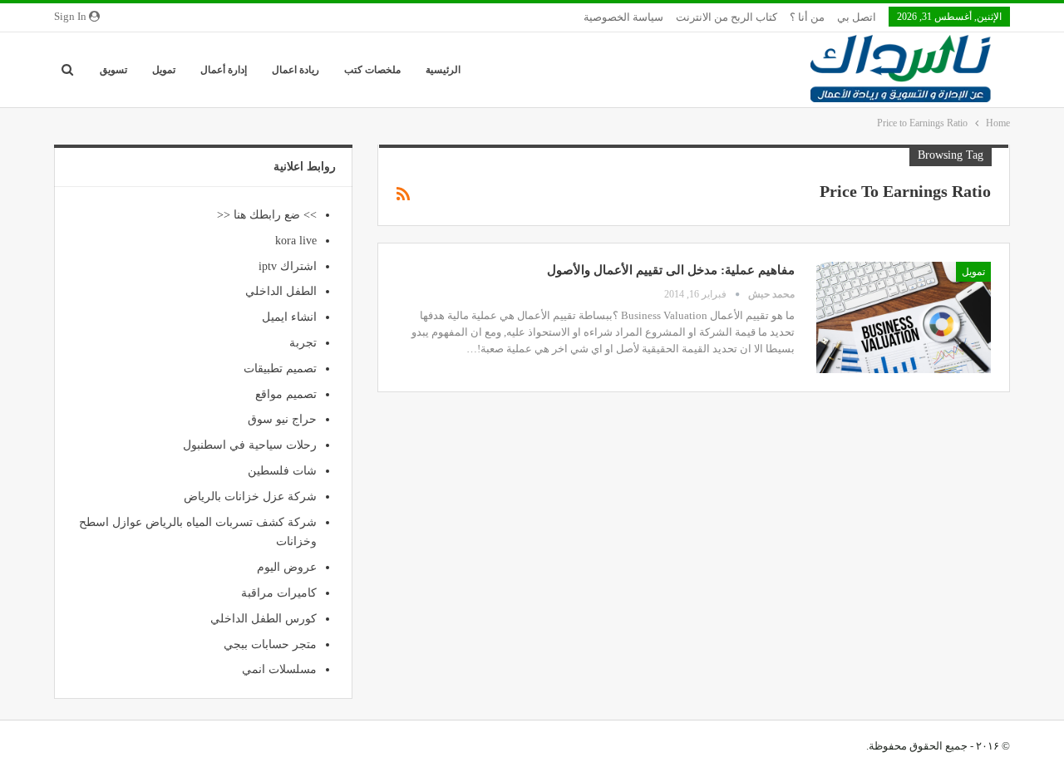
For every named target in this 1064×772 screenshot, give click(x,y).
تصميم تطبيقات (280, 368)
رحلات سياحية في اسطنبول (250, 445)
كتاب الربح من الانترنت (726, 17)
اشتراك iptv (288, 266)
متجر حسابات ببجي (270, 644)
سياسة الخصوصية (623, 17)
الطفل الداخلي (281, 291)
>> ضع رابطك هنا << (267, 215)
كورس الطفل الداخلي (263, 618)
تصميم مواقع (286, 394)
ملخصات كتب (372, 70)
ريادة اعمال (295, 70)
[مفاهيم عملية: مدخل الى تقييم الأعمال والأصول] (903, 317)
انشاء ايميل (289, 317)
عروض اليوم (287, 567)
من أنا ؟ (807, 17)
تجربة (303, 343)
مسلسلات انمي (279, 669)
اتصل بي (856, 17)
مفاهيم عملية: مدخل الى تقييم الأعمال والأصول (671, 270)
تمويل (163, 70)
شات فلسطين (282, 471)
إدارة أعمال (223, 70)
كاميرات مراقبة (279, 593)
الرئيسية (443, 70)
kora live (296, 240)
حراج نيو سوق (282, 419)
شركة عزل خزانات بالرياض (250, 496)
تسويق (113, 70)
